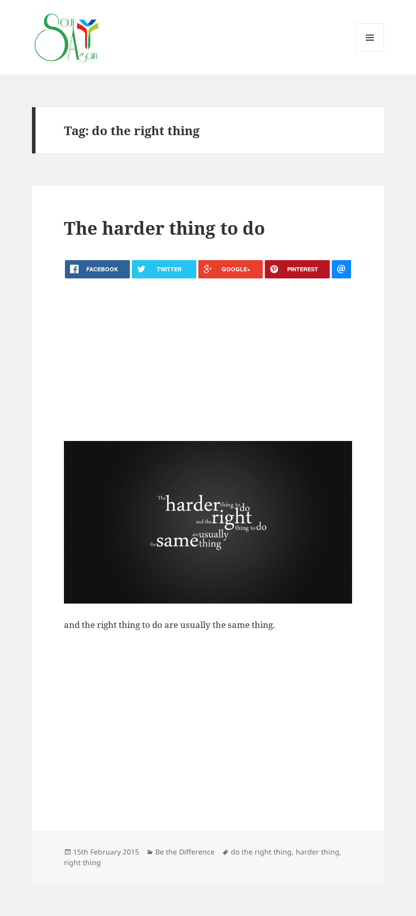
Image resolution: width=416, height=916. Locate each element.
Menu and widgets (370, 51)
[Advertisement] (208, 360)
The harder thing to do (164, 228)
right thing (82, 862)
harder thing (317, 852)
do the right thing (261, 852)
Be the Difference (185, 852)
